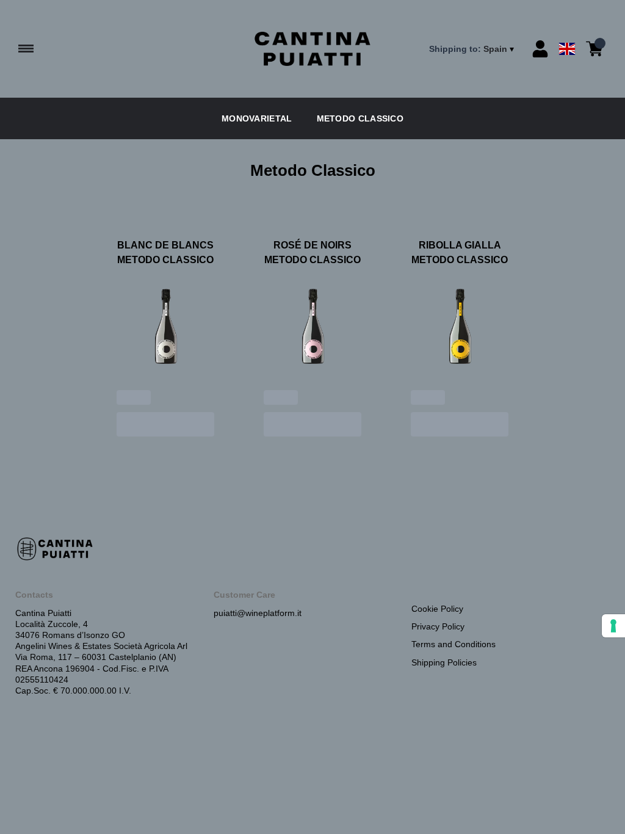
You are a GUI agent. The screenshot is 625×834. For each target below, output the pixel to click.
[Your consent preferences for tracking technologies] (613, 625)
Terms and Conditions (453, 644)
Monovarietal (257, 118)
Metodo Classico (360, 118)
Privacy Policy (437, 626)
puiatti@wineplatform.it (258, 613)
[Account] (540, 48)
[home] (312, 49)
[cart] (594, 48)
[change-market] (472, 48)
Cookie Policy (437, 609)
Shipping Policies (444, 662)
